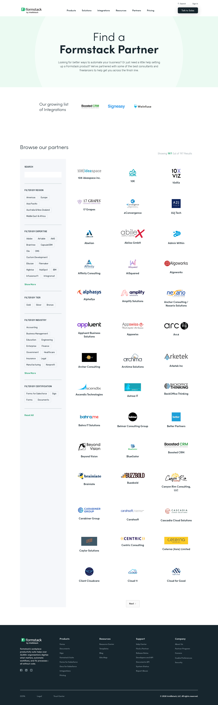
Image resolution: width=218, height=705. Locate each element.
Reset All (29, 415)
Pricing (150, 10)
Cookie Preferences (183, 657)
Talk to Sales (188, 10)
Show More (30, 284)
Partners (136, 10)
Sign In (195, 3)
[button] (71, 10)
